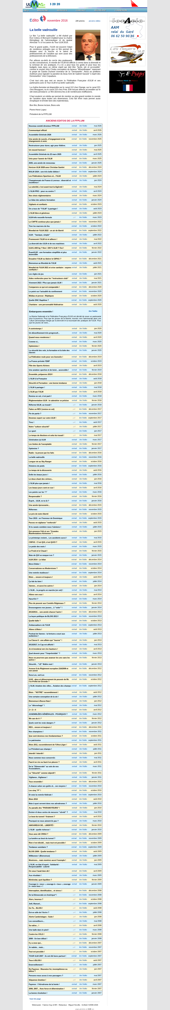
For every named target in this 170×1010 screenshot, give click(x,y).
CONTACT (81, 10)
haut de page (35, 999)
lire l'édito (83, 126)
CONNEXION (121, 10)
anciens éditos (94, 21)
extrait (74, 126)
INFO (26, 10)
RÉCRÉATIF (100, 10)
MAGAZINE (42, 10)
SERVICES (62, 10)
